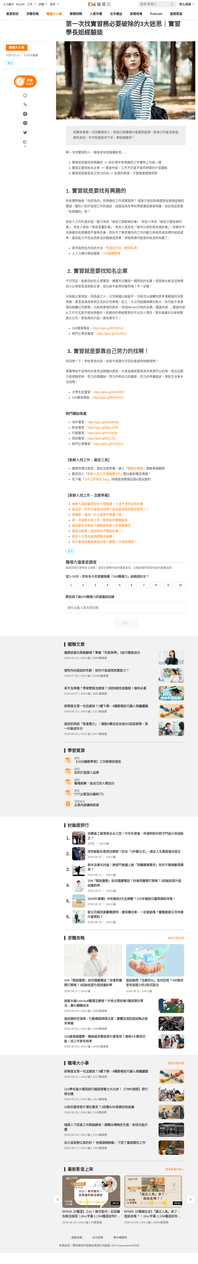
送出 (126, 623)
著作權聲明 (120, 1237)
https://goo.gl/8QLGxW (102, 427)
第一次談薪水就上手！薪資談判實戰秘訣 (100, 520)
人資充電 (96, 13)
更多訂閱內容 (176, 938)
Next (191, 1199)
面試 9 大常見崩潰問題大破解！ (93, 536)
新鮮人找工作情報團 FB (103, 474)
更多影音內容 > (175, 1169)
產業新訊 (12, 13)
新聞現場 (136, 13)
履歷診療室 (135, 468)
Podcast (156, 13)
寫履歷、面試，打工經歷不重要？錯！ (98, 514)
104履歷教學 (111, 253)
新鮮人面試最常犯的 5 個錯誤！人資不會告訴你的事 (107, 504)
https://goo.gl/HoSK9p (102, 433)
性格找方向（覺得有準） (123, 248)
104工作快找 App (96, 479)
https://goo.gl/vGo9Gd (111, 333)
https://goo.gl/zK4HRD (109, 392)
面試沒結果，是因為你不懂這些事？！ (98, 531)
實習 (10, 62)
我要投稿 (76, 1237)
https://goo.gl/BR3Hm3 (108, 328)
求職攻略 (32, 13)
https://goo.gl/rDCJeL (101, 438)
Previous (57, 1199)
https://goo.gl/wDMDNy (103, 422)
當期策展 (176, 13)
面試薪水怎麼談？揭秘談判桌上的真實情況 (101, 525)
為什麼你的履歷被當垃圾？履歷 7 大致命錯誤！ (104, 541)
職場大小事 (54, 13)
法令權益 (116, 13)
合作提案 (97, 1237)
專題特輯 (76, 13)
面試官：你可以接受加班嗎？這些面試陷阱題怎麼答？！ (110, 509)
